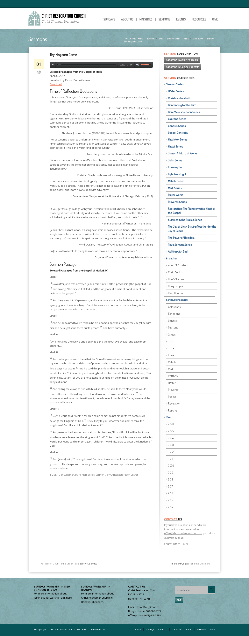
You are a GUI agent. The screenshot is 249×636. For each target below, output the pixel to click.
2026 (171, 424)
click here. (98, 602)
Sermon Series (175, 84)
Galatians (173, 327)
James (172, 334)
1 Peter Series (176, 91)
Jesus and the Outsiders (197, 563)
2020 (171, 465)
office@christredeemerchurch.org (184, 533)
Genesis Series (177, 126)
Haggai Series (175, 146)
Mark (186, 38)
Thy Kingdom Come (63, 54)
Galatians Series (177, 119)
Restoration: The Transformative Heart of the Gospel (191, 211)
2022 (171, 452)
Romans (172, 410)
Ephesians (174, 313)
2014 (170, 507)
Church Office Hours (176, 544)
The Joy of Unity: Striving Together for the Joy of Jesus (192, 228)
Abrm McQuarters (178, 265)
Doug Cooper (175, 286)
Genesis (173, 320)
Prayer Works (175, 195)
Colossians (174, 307)
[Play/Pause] (52, 64)
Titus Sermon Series (180, 244)
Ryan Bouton (175, 293)
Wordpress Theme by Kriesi (91, 629)
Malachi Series (176, 181)
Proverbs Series (177, 202)
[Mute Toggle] (137, 64)
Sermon (210, 38)
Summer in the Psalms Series (185, 220)
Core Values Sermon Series (184, 112)
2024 (171, 438)
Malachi (172, 362)
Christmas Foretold (179, 98)
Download (56, 84)
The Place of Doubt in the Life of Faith (59, 563)
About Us (127, 19)
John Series (175, 160)
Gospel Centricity (178, 132)
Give (215, 19)
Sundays (109, 19)
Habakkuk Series (177, 139)
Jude (171, 348)
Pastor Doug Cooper (147, 607)
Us (173, 519)
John (171, 341)
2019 (170, 472)
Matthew (173, 376)
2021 (170, 459)
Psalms (172, 396)
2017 (161, 38)
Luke (171, 355)
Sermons (164, 19)
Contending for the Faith (182, 105)
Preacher (171, 258)
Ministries (146, 19)
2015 (170, 500)
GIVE (178, 600)
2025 (171, 431)
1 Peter (172, 383)
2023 (171, 445)
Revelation (174, 403)
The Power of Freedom (181, 237)
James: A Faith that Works (182, 153)
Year (169, 417)
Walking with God (178, 251)
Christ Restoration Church (124, 474)
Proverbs (173, 389)
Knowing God (175, 167)
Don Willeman (173, 38)
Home (140, 38)
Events (181, 19)
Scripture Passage (177, 299)
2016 (170, 493)
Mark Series (198, 38)
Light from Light (177, 174)
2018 (170, 479)
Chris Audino (175, 272)
